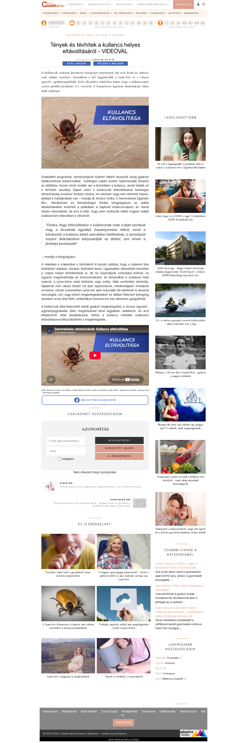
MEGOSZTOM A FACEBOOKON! (98, 400)
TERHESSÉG (69, 13)
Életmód (102, 35)
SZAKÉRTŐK (74, 4)
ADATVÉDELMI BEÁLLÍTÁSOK (123, 739)
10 (139, 23)
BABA (83, 13)
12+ (202, 23)
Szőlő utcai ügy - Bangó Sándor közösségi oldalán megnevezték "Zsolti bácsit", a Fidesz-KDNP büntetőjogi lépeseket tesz (180, 272)
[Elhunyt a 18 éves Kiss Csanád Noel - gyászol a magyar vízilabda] (180, 352)
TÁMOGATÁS (184, 4)
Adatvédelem (89, 711)
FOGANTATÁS (50, 13)
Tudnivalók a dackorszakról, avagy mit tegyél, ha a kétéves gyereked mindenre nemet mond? (180, 531)
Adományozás (188, 711)
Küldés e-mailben (111, 63)
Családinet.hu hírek (79, 35)
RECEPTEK (174, 13)
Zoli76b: (165, 663)
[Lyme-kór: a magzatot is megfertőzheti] (68, 655)
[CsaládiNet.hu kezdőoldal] (53, 4)
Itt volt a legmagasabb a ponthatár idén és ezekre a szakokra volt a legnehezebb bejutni (180, 166)
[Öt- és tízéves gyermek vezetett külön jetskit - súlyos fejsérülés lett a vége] (180, 300)
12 (151, 23)
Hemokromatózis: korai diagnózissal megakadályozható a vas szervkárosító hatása (100, 487)
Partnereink (148, 711)
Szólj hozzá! (76, 63)
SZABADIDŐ (157, 13)
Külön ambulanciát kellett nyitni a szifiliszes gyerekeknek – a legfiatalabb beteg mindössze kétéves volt (179, 612)
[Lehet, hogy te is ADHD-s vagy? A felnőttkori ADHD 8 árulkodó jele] (180, 196)
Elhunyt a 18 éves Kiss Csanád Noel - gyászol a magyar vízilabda (180, 374)
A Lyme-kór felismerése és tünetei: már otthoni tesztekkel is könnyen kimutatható (68, 626)
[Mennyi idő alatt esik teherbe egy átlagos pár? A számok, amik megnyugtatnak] (180, 404)
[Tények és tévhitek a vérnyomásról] (124, 655)
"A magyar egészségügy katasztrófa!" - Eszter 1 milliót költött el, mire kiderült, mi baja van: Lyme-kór (123, 576)
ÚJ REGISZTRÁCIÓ (119, 456)
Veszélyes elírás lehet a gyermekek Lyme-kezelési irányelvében (68, 574)
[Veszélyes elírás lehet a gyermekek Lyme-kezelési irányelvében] (68, 551)
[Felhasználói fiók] (198, 3)
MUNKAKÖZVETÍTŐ (98, 4)
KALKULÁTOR (123, 4)
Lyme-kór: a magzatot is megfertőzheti (68, 676)
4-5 (184, 23)
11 (145, 23)
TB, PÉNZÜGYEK (123, 13)
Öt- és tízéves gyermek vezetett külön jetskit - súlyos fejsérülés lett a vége (180, 322)
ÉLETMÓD (141, 13)
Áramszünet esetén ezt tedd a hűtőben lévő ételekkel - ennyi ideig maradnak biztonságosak (180, 480)
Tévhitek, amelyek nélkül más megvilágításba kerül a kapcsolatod (124, 626)
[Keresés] (203, 3)
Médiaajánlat (69, 711)
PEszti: (160, 668)
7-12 (196, 23)
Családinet (83, 60)
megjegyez (68, 458)
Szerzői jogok (109, 711)
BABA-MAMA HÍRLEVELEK (152, 4)
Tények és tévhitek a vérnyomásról (124, 676)
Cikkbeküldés (167, 711)
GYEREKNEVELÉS (100, 13)
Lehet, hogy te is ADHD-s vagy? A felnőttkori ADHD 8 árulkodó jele (180, 218)
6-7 (190, 23)
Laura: (170, 678)
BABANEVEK (191, 13)
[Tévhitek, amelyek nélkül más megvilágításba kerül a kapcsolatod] (124, 603)
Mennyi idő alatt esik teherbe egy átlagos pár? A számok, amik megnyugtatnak (180, 426)
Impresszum (50, 711)
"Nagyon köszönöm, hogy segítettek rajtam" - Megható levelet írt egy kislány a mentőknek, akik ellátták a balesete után (91, 504)
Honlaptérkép (129, 711)
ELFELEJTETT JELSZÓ (119, 448)
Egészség (118, 35)
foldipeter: (168, 657)
